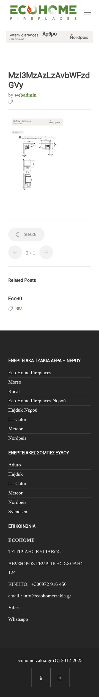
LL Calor (17, 419)
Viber (13, 607)
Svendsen (17, 511)
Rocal (14, 391)
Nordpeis (17, 438)
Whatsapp (18, 619)
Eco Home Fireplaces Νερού (37, 400)
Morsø (14, 381)
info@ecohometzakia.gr (47, 595)
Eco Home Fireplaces (29, 372)
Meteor (15, 428)
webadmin (26, 95)
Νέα (19, 309)
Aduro (14, 464)
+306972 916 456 (49, 584)
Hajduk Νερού (22, 410)
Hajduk (15, 474)
